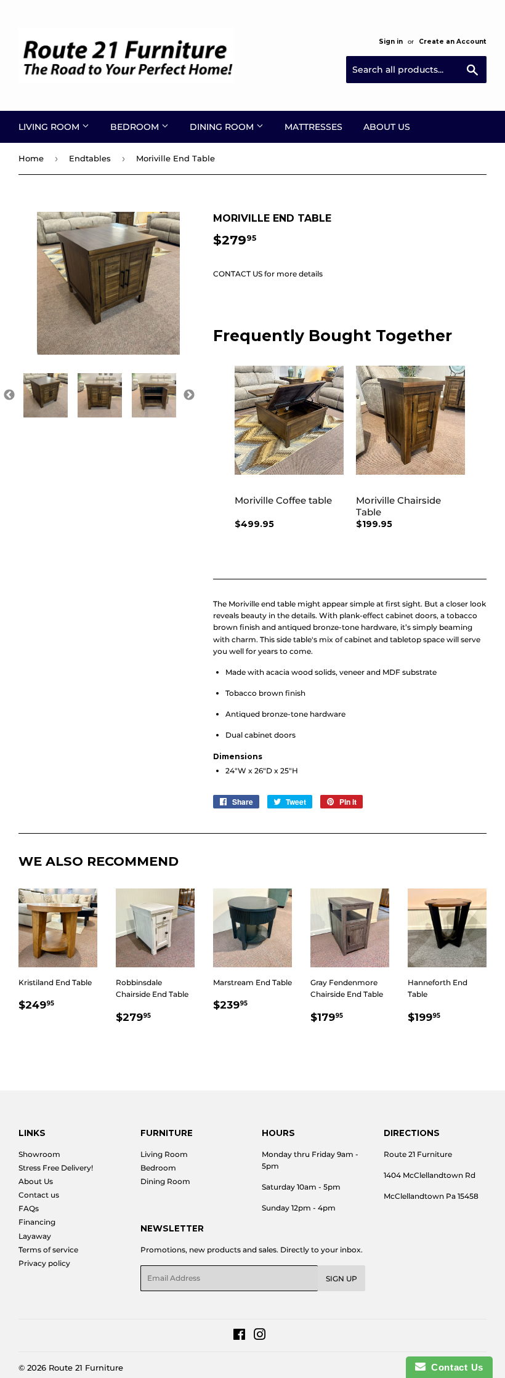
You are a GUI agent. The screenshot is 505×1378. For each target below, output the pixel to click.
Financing (36, 1222)
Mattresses (313, 126)
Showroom (39, 1154)
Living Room (50, 126)
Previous (9, 395)
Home (31, 158)
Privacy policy (44, 1263)
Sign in (391, 42)
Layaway (34, 1236)
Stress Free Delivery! (55, 1167)
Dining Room (223, 126)
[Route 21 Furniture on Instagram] (260, 1336)
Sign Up (341, 1278)
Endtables (90, 158)
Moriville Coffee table (283, 500)
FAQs (28, 1208)
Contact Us (454, 1367)
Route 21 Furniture (86, 1367)
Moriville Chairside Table (398, 506)
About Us (386, 126)
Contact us (38, 1194)
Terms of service (48, 1249)
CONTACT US (237, 273)
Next (189, 395)
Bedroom (135, 126)
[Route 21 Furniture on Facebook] (239, 1336)
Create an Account (453, 42)
